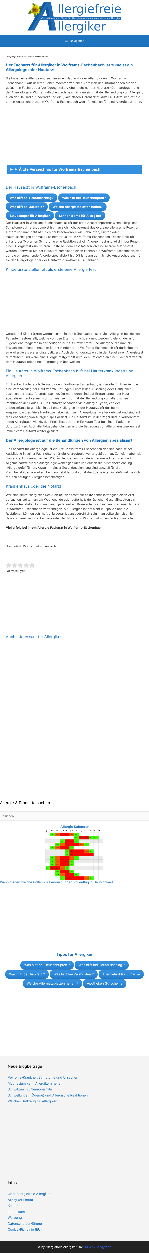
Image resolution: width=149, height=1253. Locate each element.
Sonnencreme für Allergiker (80, 216)
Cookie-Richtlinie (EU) (25, 1229)
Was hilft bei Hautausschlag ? (102, 965)
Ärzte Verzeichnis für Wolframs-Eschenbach (59, 169)
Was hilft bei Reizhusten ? (74, 974)
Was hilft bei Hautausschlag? (31, 198)
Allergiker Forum (20, 1200)
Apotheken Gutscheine (104, 983)
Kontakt (14, 1206)
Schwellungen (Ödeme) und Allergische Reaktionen (48, 1095)
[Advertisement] (74, 136)
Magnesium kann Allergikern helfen (35, 1083)
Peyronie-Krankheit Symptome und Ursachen (43, 1077)
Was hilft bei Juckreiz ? (27, 974)
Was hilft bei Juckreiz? (27, 207)
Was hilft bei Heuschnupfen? (84, 198)
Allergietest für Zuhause (121, 974)
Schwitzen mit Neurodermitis (30, 1089)
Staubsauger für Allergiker (30, 216)
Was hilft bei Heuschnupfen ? (47, 965)
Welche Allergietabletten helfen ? (52, 983)
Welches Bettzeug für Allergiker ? (33, 1101)
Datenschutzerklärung (25, 1224)
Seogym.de (103, 1247)
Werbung (15, 1218)
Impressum (16, 1212)
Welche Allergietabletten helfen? (78, 207)
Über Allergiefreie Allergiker (29, 1194)
